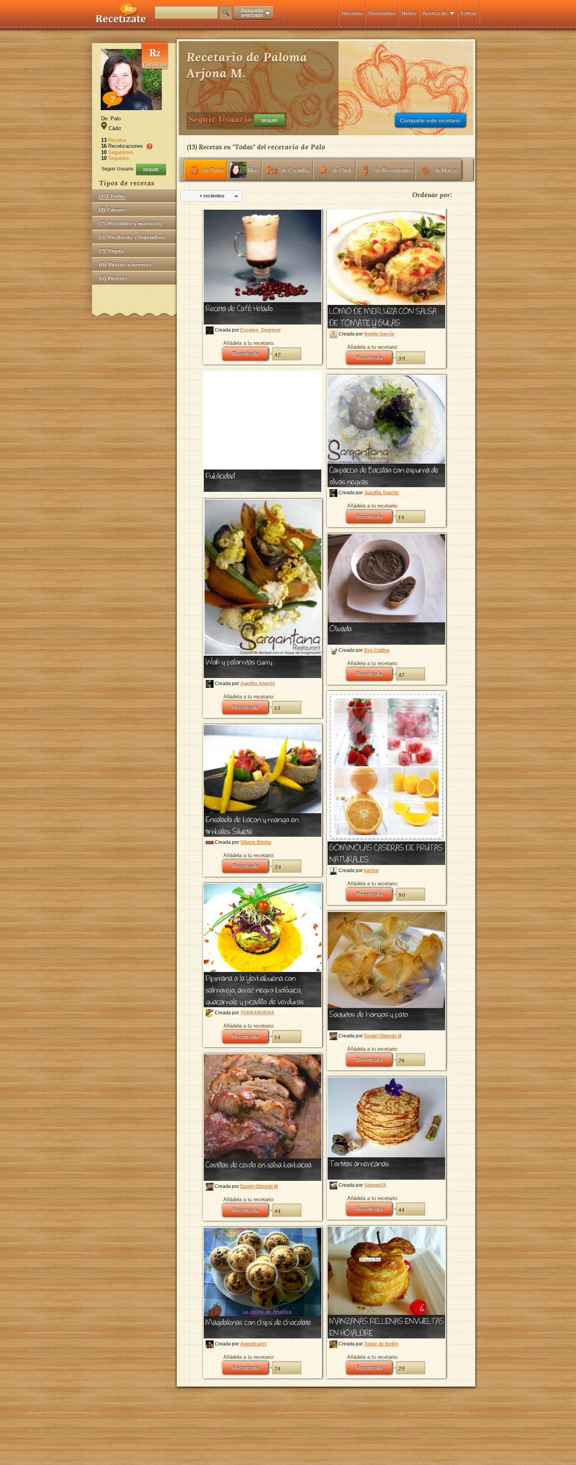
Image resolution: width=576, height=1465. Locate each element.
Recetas (352, 13)
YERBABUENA (257, 1012)
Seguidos (118, 158)
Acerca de (434, 13)
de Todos (214, 170)
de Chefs (343, 170)
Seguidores (121, 152)
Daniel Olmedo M (383, 1036)
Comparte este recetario (430, 120)
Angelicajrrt (253, 1344)
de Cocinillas (295, 170)
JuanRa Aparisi (381, 492)
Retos (409, 13)
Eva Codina (376, 650)
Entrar (468, 13)
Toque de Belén (381, 1344)
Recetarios (382, 13)
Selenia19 (375, 1185)
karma (371, 870)
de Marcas (447, 170)
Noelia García (379, 334)
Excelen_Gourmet (260, 330)
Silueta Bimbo (255, 842)
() (112, 195)
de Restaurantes (394, 170)
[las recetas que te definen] (121, 21)
